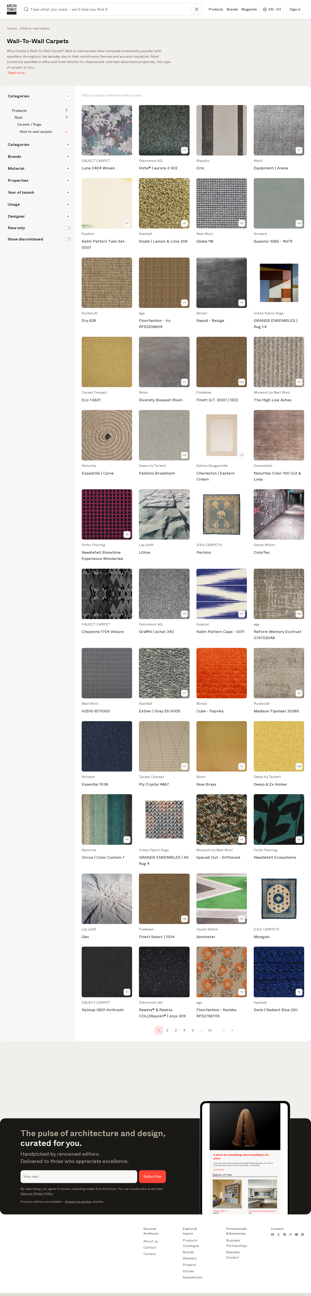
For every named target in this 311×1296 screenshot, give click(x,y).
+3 (241, 303)
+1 (184, 303)
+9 (241, 223)
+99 (299, 766)
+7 (299, 150)
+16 (184, 455)
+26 (299, 614)
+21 (242, 919)
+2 (184, 150)
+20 (241, 382)
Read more (16, 71)
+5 (299, 992)
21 (210, 1030)
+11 (184, 614)
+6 (184, 223)
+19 (299, 223)
